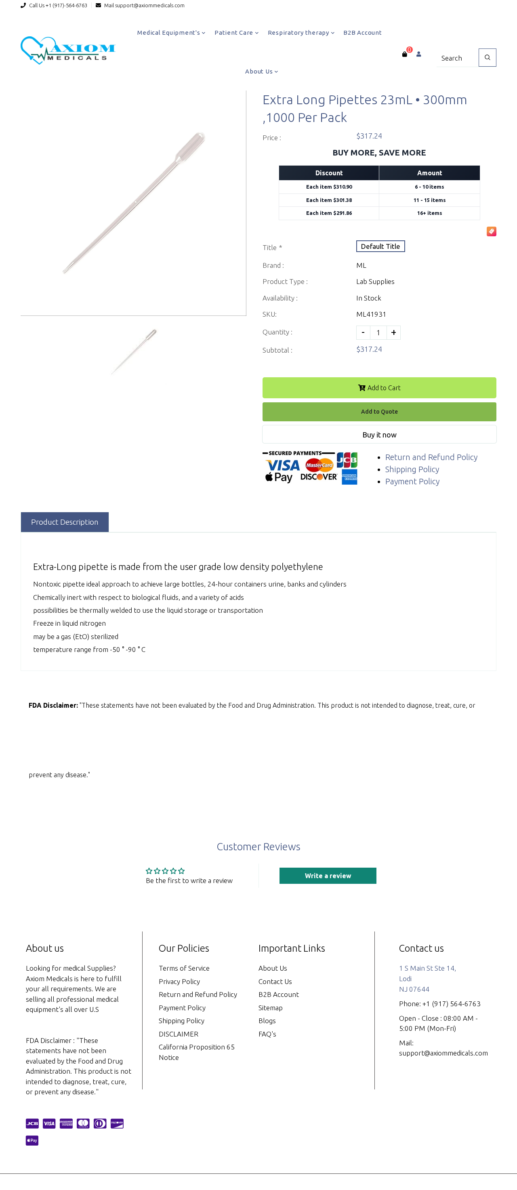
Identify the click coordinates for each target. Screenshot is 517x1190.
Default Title (380, 246)
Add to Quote (379, 411)
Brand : (273, 265)
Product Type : (285, 281)
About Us (259, 71)
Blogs (267, 1020)
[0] (404, 54)
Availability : (280, 298)
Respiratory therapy (299, 32)
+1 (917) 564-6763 (451, 1003)
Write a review (328, 875)
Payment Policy (412, 481)
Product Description (65, 521)
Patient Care (234, 32)
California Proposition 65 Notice (197, 1052)
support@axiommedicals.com (150, 5)
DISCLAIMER (178, 1034)
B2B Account (362, 32)
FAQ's (267, 1034)
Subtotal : (277, 350)
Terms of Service (184, 968)
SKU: (270, 314)
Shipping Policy (412, 469)
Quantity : (277, 332)
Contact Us (275, 981)
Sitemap (270, 1007)
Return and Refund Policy (431, 457)
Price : (272, 137)
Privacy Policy (179, 981)
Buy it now (379, 435)
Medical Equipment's (169, 32)
